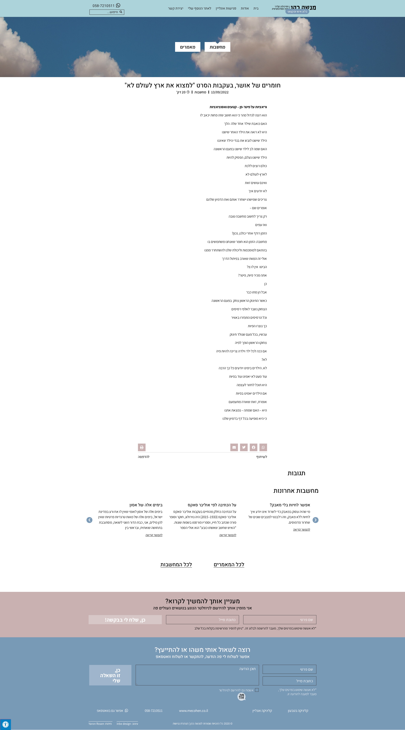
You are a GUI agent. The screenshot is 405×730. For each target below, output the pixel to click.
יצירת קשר (175, 8)
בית (256, 8)
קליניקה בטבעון (298, 710)
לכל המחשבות (176, 565)
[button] (263, 447)
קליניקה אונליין (262, 710)
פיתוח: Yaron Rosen (100, 724)
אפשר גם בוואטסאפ (110, 710)
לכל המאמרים (229, 565)
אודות (245, 8)
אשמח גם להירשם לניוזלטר (236, 690)
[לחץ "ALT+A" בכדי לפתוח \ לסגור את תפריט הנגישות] (5, 724)
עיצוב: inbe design (127, 724)
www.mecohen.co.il (193, 710)
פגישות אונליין (226, 8)
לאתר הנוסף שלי (199, 8)
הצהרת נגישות (180, 723)
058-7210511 (104, 5)
